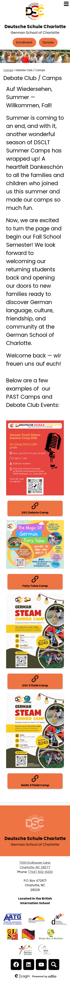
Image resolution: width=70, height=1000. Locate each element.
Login (22, 976)
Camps (8, 70)
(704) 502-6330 (40, 872)
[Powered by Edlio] (44, 976)
